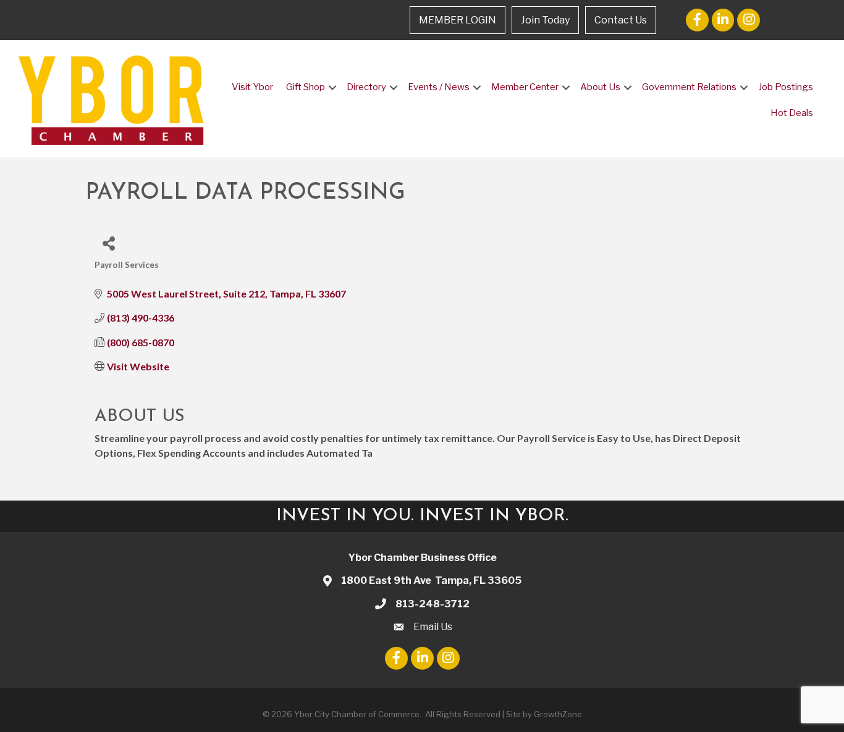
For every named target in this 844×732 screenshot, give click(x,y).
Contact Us (620, 20)
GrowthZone (558, 714)
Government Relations (689, 87)
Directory (366, 87)
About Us (600, 87)
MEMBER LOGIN (457, 20)
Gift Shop (305, 87)
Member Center (525, 87)
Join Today (545, 20)
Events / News (439, 87)
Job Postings (785, 87)
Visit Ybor (252, 87)
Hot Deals (791, 113)
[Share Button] (108, 243)
